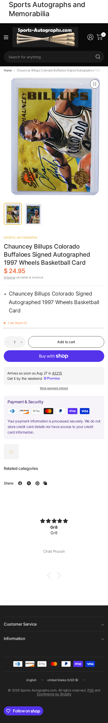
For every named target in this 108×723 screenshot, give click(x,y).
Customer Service (20, 624)
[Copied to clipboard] (45, 483)
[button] (50, 575)
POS (90, 690)
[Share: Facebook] (20, 483)
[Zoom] (94, 84)
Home (8, 70)
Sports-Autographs (20, 237)
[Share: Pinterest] (37, 483)
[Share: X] (29, 483)
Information (14, 638)
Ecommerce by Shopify (54, 694)
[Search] (98, 57)
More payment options (54, 388)
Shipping (9, 277)
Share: (9, 483)
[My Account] (90, 37)
